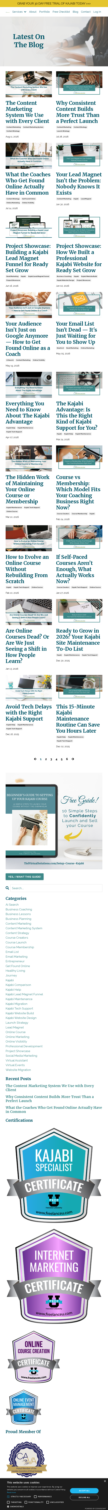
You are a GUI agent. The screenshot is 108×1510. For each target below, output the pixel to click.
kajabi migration (16, 1004)
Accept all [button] (84, 1490)
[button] (37, 1506)
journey (11, 975)
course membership (79, 513)
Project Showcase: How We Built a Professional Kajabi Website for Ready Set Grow (79, 258)
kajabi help (10, 428)
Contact (86, 11)
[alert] (54, 1494)
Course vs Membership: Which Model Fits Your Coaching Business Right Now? (78, 492)
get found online (28, 199)
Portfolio (44, 11)
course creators (63, 513)
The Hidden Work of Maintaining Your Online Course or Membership (28, 489)
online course (11, 511)
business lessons (18, 914)
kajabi (76, 199)
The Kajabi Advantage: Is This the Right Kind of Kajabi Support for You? (76, 416)
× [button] (105, 1481)
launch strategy (63, 131)
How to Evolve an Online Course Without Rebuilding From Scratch (27, 569)
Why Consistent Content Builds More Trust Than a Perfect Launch (77, 112)
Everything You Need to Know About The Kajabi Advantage (28, 413)
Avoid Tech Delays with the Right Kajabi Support (29, 713)
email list (60, 348)
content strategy (13, 131)
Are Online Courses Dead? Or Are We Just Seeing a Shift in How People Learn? (27, 646)
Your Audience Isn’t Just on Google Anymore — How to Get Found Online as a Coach (28, 339)
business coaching (64, 276)
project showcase (13, 280)
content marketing (13, 127)
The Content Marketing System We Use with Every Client (27, 112)
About (32, 11)
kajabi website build (89, 276)
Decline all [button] (84, 1497)
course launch (16, 942)
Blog (75, 11)
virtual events (15, 1065)
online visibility (28, 202)
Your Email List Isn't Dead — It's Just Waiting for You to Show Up (76, 333)
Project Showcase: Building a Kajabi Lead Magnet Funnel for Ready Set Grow (28, 258)
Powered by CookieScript (95, 1508)
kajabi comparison (18, 985)
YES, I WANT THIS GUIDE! (24, 876)
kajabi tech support (14, 432)
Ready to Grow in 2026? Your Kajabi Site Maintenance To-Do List (78, 640)
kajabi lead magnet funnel (38, 276)
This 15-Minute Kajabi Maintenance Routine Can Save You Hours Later (78, 719)
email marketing (12, 276)
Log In (97, 11)
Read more (11, 1492)
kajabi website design (65, 280)
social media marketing (21, 1055)
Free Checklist (61, 11)
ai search (10, 360)
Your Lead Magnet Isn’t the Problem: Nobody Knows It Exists (79, 184)
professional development (24, 1046)
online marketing (13, 202)
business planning (18, 919)
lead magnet (86, 199)
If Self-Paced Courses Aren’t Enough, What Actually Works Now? (75, 569)
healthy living (15, 970)
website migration (18, 1070)
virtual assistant (17, 1060)
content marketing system (33, 127)
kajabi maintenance (25, 428)
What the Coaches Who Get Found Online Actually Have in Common (28, 184)
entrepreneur (15, 961)
